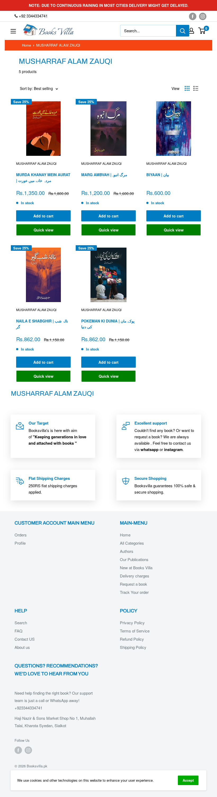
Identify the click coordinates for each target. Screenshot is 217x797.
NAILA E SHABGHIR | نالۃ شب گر (42, 323)
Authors (126, 551)
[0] (202, 31)
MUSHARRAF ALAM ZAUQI (36, 163)
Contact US (25, 639)
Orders (21, 535)
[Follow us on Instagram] (202, 16)
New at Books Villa (136, 567)
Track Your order (134, 592)
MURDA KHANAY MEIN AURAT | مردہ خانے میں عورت (43, 177)
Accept (188, 780)
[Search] (182, 31)
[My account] (191, 31)
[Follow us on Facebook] (192, 16)
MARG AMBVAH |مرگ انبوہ (104, 174)
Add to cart (43, 215)
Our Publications (134, 559)
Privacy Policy (132, 622)
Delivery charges (134, 576)
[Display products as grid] (187, 88)
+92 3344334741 (33, 16)
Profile (20, 543)
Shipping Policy (133, 647)
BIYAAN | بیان (157, 174)
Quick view (43, 230)
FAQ (18, 631)
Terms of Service (135, 631)
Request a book (133, 584)
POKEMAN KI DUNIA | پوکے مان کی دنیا (107, 323)
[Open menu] (13, 31)
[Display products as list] (195, 88)
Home (26, 45)
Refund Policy (132, 639)
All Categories (132, 543)
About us (22, 647)
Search (21, 622)
